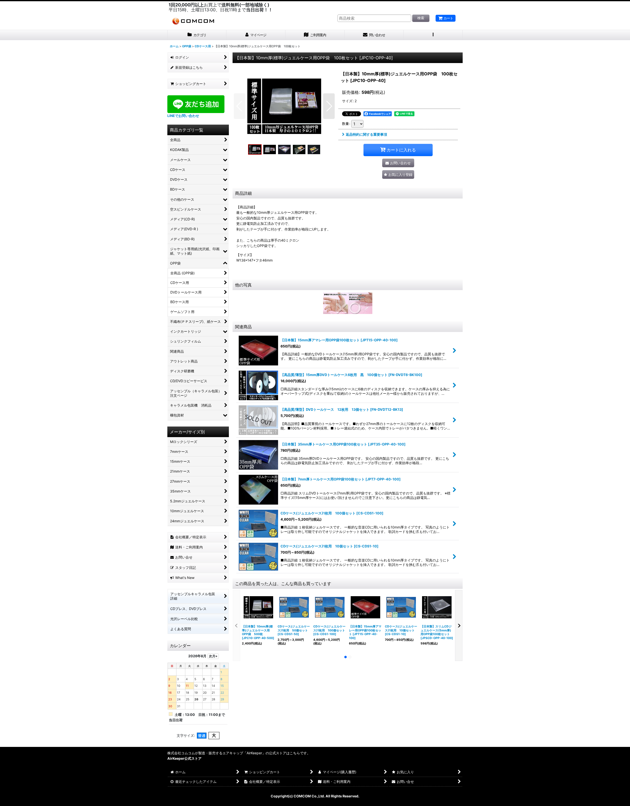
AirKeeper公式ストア (184, 758)
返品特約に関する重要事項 (366, 134)
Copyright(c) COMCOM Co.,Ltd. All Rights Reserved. (315, 796)
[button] (433, 35)
